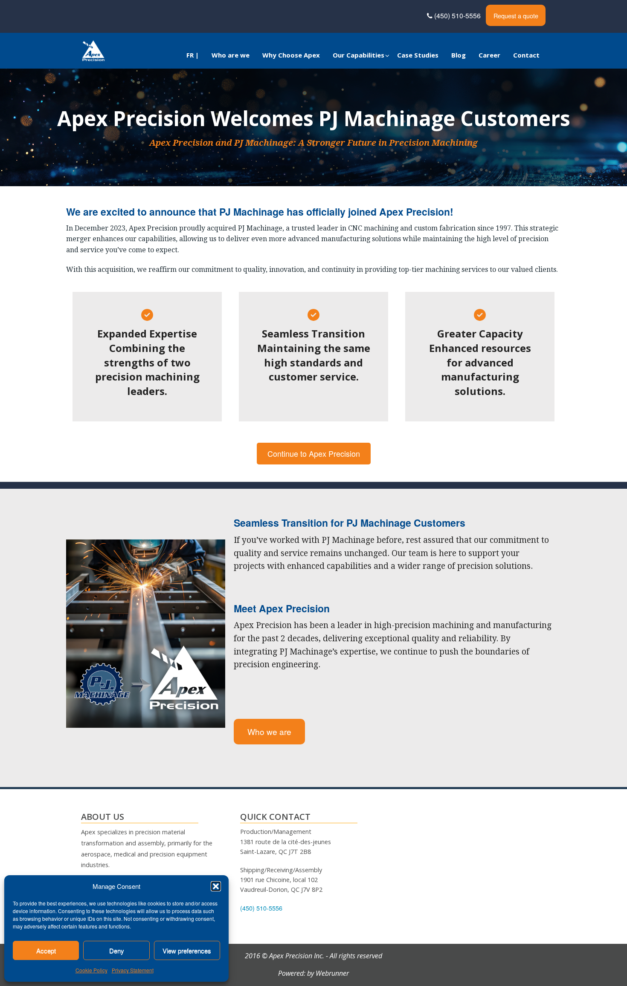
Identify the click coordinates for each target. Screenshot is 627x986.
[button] (216, 886)
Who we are (269, 731)
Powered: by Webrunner (313, 973)
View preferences (187, 950)
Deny (116, 950)
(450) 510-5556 (458, 15)
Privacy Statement (133, 970)
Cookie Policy (91, 970)
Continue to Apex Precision (313, 453)
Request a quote (515, 15)
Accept (46, 950)
